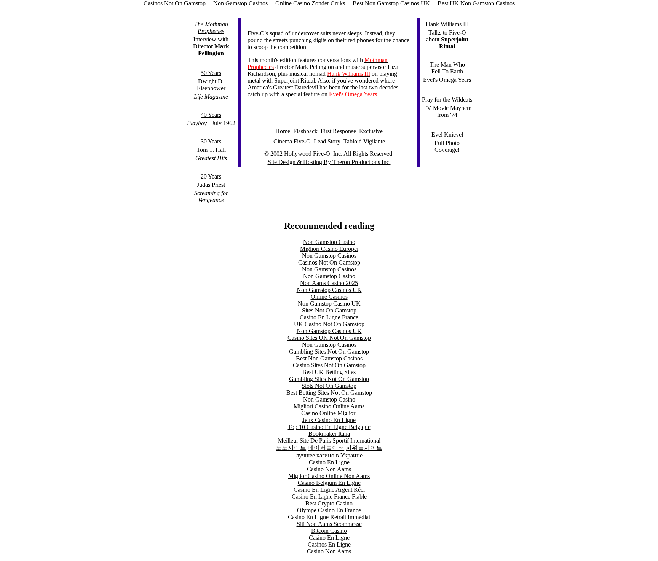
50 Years (211, 73)
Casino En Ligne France (329, 317)
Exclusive (371, 131)
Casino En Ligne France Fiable (329, 496)
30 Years (211, 141)
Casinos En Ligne (329, 544)
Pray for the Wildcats (447, 99)
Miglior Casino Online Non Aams (329, 476)
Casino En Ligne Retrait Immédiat (329, 517)
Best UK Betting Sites (329, 372)
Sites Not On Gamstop (329, 310)
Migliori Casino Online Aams (329, 406)
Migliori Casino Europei (329, 248)
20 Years (211, 176)
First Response (338, 131)
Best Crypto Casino (329, 503)
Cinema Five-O (292, 141)
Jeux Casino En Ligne (329, 420)
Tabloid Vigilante (364, 141)
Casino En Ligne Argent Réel (329, 489)
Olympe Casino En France (329, 510)
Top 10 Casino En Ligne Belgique (329, 427)
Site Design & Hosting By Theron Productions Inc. (329, 162)
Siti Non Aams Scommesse (329, 524)
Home (282, 131)
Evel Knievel (447, 134)
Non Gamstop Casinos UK (329, 290)
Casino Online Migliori (329, 413)
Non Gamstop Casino (329, 242)
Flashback (305, 131)
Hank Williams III (447, 24)
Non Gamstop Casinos (329, 255)
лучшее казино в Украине (329, 455)
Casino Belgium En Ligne (329, 483)
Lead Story (327, 141)
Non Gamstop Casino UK (329, 303)
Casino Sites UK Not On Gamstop (329, 338)
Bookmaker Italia (329, 433)
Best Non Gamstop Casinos (329, 358)
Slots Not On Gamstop (329, 385)
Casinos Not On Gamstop (329, 262)
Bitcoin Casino (329, 531)
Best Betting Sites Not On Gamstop (329, 392)
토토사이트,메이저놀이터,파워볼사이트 (329, 448)
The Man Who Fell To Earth (447, 68)
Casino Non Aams (329, 469)
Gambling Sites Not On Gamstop (329, 351)
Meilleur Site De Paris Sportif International (329, 440)
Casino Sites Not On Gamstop (329, 365)
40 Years (211, 115)
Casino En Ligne (329, 462)
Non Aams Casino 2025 (329, 283)
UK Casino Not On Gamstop (329, 324)
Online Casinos (329, 296)
